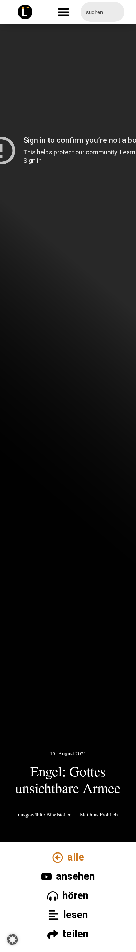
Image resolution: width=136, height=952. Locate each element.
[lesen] (53, 915)
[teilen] (52, 934)
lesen (75, 915)
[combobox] (102, 12)
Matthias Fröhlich (99, 814)
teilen (75, 934)
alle (75, 857)
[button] (63, 11)
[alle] (57, 857)
